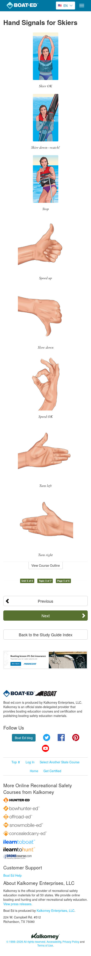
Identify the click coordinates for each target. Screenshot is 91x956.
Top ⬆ (15, 762)
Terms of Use (45, 945)
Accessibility (54, 941)
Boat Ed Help (12, 875)
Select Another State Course (60, 762)
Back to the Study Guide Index (45, 634)
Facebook (61, 737)
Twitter (46, 737)
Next (46, 615)
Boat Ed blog (24, 738)
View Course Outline (45, 565)
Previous (45, 601)
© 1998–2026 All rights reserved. (26, 941)
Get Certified (52, 771)
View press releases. (17, 904)
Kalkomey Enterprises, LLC (55, 910)
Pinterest (75, 737)
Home (34, 771)
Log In (30, 762)
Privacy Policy (71, 941)
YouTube (45, 748)
